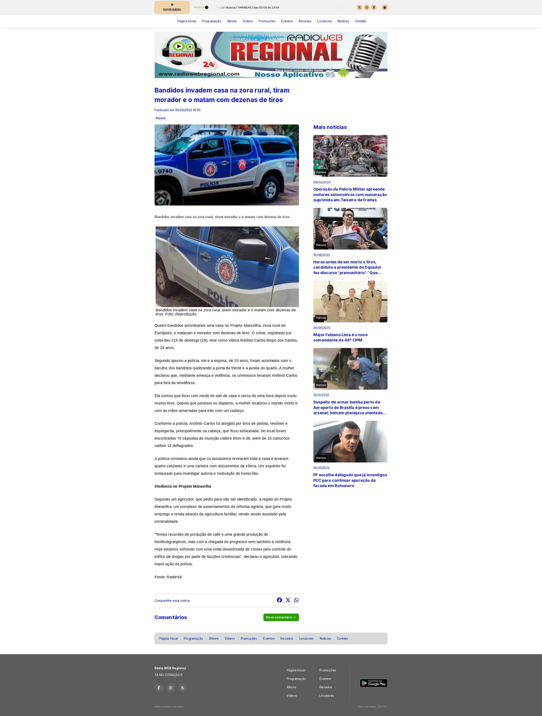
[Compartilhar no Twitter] (287, 600)
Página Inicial (186, 21)
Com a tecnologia (367, 706)
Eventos (287, 21)
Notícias (343, 21)
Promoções (267, 21)
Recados (305, 21)
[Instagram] (366, 7)
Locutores (324, 21)
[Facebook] (374, 7)
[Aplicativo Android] (384, 7)
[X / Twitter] (359, 7)
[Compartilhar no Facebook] (279, 600)
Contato (360, 21)
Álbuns (232, 21)
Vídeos (248, 21)
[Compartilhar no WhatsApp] (296, 600)
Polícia (160, 118)
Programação (211, 21)
